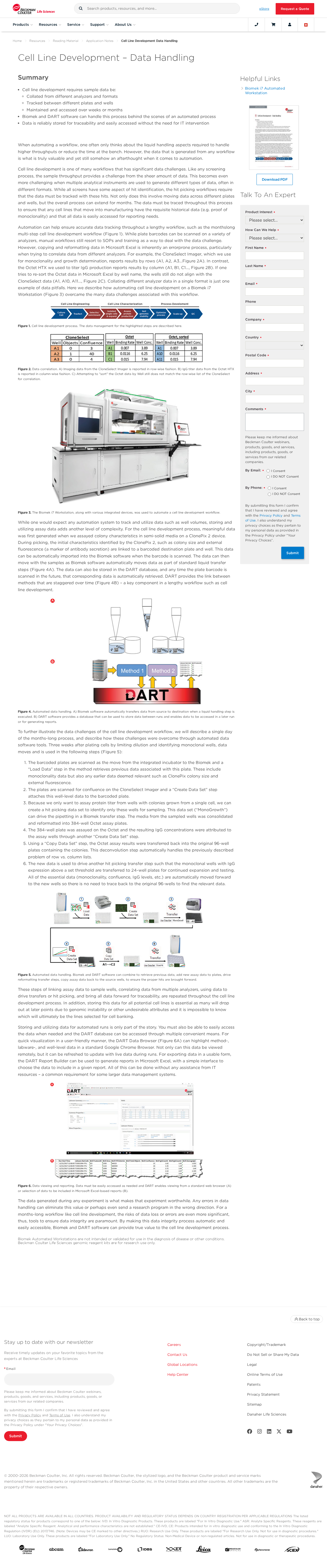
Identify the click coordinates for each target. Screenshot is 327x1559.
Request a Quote (295, 9)
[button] (80, 8)
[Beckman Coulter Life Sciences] (34, 9)
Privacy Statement (263, 1394)
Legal (252, 1364)
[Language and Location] (306, 24)
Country (253, 337)
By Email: (254, 470)
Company (254, 320)
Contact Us (177, 1355)
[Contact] (256, 24)
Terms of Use (59, 1415)
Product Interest (260, 212)
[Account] (290, 24)
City (250, 391)
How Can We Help (262, 230)
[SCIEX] (292, 1550)
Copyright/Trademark (266, 1345)
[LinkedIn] (269, 1432)
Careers (174, 1345)
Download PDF (275, 179)
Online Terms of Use (265, 1374)
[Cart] (273, 24)
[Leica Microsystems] (203, 1550)
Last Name (255, 266)
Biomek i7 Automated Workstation (265, 90)
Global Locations (182, 1364)
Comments (255, 409)
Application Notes (99, 41)
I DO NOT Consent (285, 476)
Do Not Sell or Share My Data (273, 1355)
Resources (37, 41)
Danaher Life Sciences (266, 1414)
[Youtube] (290, 1432)
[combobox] (157, 8)
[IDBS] (145, 1550)
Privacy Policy (271, 515)
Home (17, 41)
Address (253, 373)
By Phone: (255, 488)
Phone (250, 301)
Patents (254, 1384)
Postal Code (257, 355)
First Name (255, 248)
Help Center (178, 1374)
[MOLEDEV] (233, 1550)
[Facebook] (249, 1432)
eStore (264, 8)
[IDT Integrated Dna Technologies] (174, 1550)
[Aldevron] (86, 1550)
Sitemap (254, 1404)
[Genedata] (115, 1550)
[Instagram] (259, 1432)
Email (251, 284)
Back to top (309, 1319)
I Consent (278, 471)
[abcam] (56, 1550)
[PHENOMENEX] (262, 1550)
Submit (292, 553)
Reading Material (65, 41)
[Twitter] (279, 1432)
